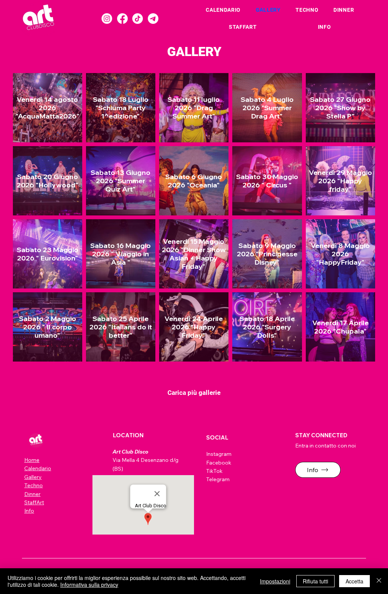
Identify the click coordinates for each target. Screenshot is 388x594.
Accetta (354, 581)
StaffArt (34, 502)
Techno (33, 485)
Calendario (37, 468)
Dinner (32, 494)
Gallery (33, 477)
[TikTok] (137, 18)
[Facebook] (122, 18)
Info (29, 510)
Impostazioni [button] (275, 581)
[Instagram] (107, 18)
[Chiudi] (378, 581)
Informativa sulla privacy (89, 584)
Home (31, 460)
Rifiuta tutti (315, 581)
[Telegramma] (153, 18)
